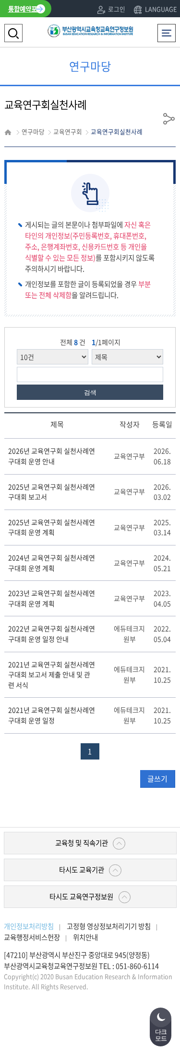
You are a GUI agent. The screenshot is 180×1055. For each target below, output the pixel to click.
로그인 (116, 8)
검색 (90, 392)
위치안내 (85, 937)
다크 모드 (161, 1035)
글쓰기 (157, 778)
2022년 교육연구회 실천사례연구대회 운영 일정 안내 (51, 634)
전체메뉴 (168, 29)
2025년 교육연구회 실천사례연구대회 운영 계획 (51, 527)
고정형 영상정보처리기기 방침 (109, 926)
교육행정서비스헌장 (32, 937)
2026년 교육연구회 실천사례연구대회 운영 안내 (51, 456)
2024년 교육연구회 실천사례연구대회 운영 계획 (51, 563)
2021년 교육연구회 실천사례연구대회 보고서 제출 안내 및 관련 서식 (51, 674)
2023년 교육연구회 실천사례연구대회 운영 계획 (51, 598)
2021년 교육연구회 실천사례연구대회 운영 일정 (51, 715)
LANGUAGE (160, 8)
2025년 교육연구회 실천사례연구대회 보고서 (51, 492)
